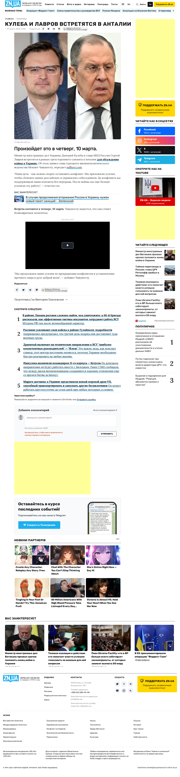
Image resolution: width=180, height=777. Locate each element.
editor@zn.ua (85, 706)
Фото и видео (74, 4)
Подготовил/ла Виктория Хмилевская (39, 299)
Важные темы (13, 11)
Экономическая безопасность (60, 733)
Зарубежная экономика (57, 725)
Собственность (140, 737)
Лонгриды (102, 4)
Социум (136, 721)
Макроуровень (9, 729)
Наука (93, 721)
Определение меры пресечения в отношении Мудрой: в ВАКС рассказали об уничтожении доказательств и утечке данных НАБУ (149, 342)
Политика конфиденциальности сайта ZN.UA (157, 768)
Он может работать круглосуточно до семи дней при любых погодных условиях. (72, 385)
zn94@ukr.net (76, 699)
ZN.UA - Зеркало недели (155, 200)
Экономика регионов (12, 741)
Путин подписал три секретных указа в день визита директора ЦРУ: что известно (150, 363)
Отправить (107, 434)
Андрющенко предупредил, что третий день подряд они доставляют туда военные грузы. (70, 333)
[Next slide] (173, 10)
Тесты (114, 4)
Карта (46, 700)
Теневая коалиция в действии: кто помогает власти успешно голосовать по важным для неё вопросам (149, 287)
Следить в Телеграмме (41, 525)
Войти (143, 4)
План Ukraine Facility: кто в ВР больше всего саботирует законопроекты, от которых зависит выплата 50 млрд (148, 308)
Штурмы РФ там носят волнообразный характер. (72, 319)
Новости (49, 4)
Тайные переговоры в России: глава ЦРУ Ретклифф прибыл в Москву (148, 271)
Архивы (47, 683)
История (137, 725)
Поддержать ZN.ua (164, 4)
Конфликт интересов (56, 729)
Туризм (136, 733)
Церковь (94, 733)
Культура (94, 737)
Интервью (89, 4)
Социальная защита (55, 721)
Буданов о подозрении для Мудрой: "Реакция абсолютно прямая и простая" (150, 380)
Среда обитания (97, 729)
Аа (150, 4)
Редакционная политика (55, 695)
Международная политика (15, 725)
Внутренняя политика (13, 721)
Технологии (95, 725)
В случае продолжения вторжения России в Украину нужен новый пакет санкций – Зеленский (67, 199)
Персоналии (52, 737)
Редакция (48, 687)
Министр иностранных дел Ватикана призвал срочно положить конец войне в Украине (149, 256)
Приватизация (9, 737)
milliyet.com (74, 167)
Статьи (60, 4)
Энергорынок (9, 733)
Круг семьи (138, 729)
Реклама (48, 691)
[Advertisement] (52, 468)
